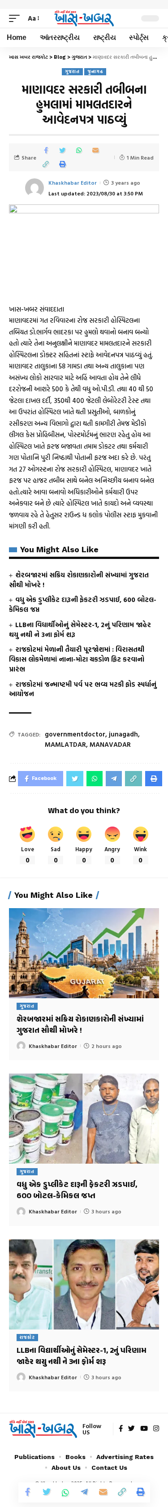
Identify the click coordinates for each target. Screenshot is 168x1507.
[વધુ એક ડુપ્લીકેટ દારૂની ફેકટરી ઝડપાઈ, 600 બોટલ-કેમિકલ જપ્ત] (84, 1119)
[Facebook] (121, 1429)
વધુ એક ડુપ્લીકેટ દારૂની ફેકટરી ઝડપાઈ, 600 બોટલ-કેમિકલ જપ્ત (82, 604)
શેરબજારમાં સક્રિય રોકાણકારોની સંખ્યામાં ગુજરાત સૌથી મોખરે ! (79, 580)
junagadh (123, 734)
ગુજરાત (72, 71)
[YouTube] (144, 1429)
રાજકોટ (27, 1337)
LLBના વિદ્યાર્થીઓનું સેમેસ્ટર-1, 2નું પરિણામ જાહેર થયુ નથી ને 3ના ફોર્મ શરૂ (80, 629)
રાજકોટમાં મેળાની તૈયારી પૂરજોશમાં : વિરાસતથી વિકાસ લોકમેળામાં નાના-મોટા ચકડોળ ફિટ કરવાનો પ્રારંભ (76, 659)
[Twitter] (131, 1429)
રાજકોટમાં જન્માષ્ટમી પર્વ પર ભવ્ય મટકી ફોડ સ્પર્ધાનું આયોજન (82, 689)
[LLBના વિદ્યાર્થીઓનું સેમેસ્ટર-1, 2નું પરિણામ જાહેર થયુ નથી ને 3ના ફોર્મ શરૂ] (84, 1284)
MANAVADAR (110, 744)
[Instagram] (156, 1429)
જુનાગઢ (95, 71)
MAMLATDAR (65, 744)
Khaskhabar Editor (72, 182)
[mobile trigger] (16, 18)
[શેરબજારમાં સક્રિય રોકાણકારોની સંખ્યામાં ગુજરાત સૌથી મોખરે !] (84, 953)
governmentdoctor (75, 734)
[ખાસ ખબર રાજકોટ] (84, 18)
